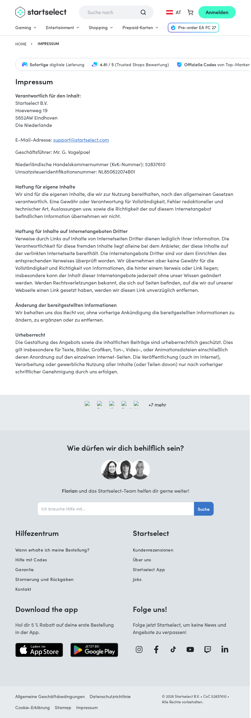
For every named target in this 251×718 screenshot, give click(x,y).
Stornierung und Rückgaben (44, 579)
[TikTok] (175, 649)
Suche (204, 509)
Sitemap (63, 707)
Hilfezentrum (37, 533)
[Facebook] (158, 649)
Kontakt (23, 589)
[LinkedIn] (227, 649)
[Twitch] (210, 649)
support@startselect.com (81, 139)
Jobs (137, 579)
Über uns (142, 560)
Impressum (87, 707)
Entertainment (60, 27)
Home (21, 43)
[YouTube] (192, 649)
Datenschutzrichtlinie (110, 696)
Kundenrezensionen (153, 550)
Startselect (151, 533)
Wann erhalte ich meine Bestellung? (52, 550)
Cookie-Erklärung (32, 707)
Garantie (24, 569)
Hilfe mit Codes (31, 560)
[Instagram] (141, 649)
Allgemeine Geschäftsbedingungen (50, 696)
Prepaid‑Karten (137, 27)
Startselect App (149, 569)
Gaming (23, 27)
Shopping (98, 27)
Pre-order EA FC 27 (197, 27)
